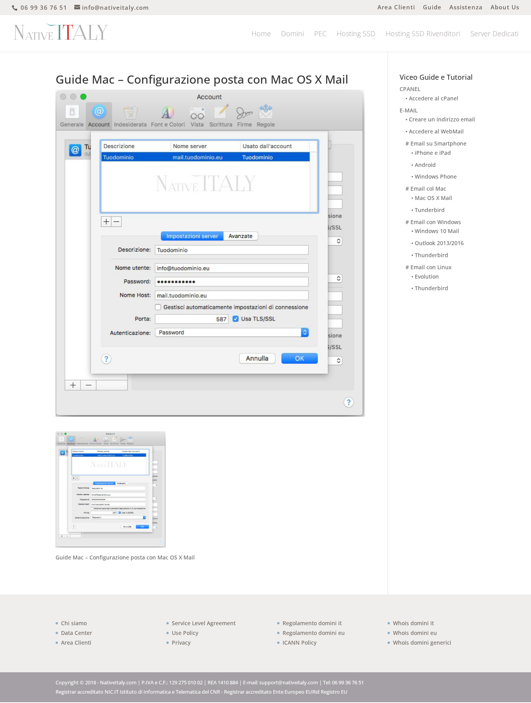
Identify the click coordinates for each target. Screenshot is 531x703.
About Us (505, 7)
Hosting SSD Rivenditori (423, 34)
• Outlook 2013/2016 (437, 243)
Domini (292, 34)
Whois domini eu (415, 632)
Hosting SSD (356, 34)
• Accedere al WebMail (434, 131)
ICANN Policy (299, 642)
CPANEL (410, 89)
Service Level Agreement (204, 623)
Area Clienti (396, 7)
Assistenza (466, 7)
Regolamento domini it (312, 623)
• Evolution (425, 276)
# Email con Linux (428, 267)
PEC (320, 34)
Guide (432, 7)
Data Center (76, 632)
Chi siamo (74, 623)
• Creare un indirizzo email (440, 119)
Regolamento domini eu (314, 632)
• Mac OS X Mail (431, 198)
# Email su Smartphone (435, 143)
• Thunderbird (429, 255)
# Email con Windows (433, 222)
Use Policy (185, 632)
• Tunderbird (428, 210)
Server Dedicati (494, 34)
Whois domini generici (422, 642)
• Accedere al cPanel (431, 98)
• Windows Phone (434, 176)
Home (261, 34)
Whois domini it (413, 623)
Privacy (181, 642)
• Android (423, 164)
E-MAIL (408, 110)
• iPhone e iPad (431, 152)
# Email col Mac (425, 188)
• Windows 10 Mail (435, 231)
